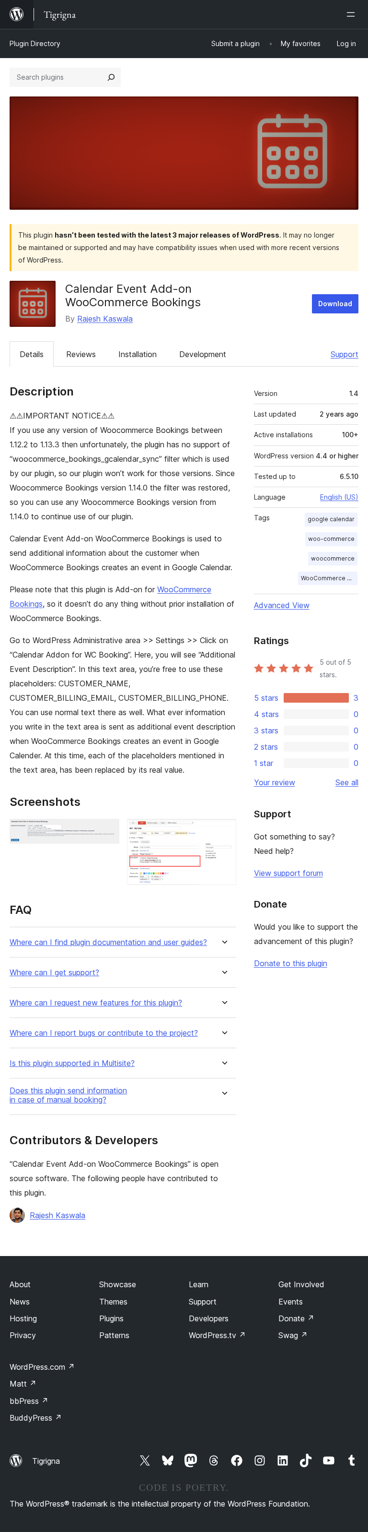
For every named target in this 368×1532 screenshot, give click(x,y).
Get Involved (301, 1284)
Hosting (23, 1318)
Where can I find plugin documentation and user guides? (108, 942)
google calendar (331, 519)
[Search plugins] (111, 77)
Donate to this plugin (290, 963)
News (20, 1301)
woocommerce (333, 558)
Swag (293, 1335)
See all (346, 782)
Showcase (117, 1284)
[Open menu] (352, 14)
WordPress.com (42, 1367)
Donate (296, 1318)
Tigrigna (46, 1461)
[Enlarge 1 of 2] (106, 832)
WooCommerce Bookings (329, 578)
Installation (137, 354)
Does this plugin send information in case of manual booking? (68, 1095)
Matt (23, 1383)
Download (335, 303)
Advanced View (282, 605)
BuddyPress (36, 1418)
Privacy (23, 1335)
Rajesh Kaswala (105, 318)
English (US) (339, 497)
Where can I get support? (54, 972)
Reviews (81, 354)
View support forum (288, 873)
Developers (209, 1318)
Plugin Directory (35, 43)
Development (202, 354)
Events (290, 1301)
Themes (113, 1301)
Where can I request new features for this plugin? (96, 1002)
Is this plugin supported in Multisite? (72, 1063)
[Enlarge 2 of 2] (223, 832)
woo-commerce (331, 538)
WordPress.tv (217, 1335)
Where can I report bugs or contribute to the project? (104, 1033)
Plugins (111, 1318)
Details (32, 354)
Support (344, 354)
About (20, 1284)
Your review (274, 782)
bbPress (29, 1401)
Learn (198, 1284)
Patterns (114, 1335)
